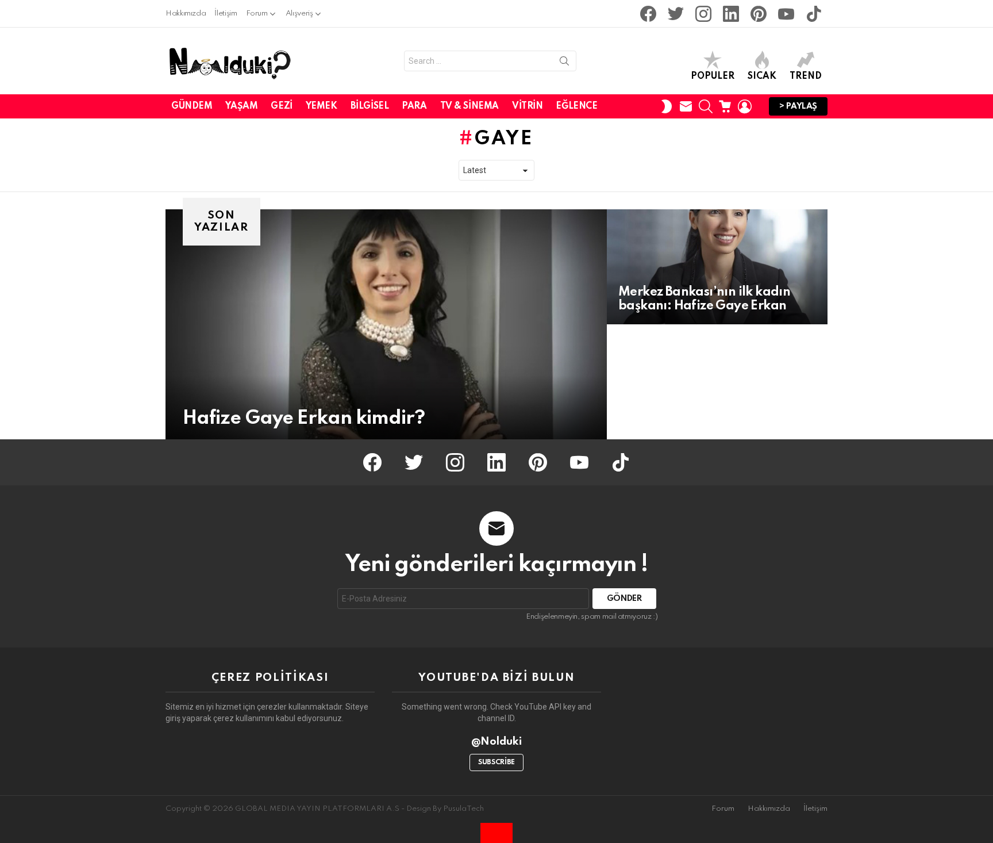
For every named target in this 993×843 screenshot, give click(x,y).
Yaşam (241, 106)
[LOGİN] (745, 106)
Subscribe (496, 762)
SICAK (762, 76)
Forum (257, 13)
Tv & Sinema (469, 106)
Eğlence (576, 106)
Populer (712, 76)
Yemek (321, 106)
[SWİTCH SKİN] (666, 106)
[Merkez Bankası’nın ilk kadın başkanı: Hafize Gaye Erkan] (717, 266)
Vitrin (527, 106)
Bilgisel (370, 106)
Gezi (281, 106)
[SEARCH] (706, 106)
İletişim (225, 13)
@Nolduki (496, 741)
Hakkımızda (186, 13)
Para (414, 106)
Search (564, 63)
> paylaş (798, 106)
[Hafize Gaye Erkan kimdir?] (386, 324)
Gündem (191, 106)
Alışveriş (299, 13)
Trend (806, 76)
